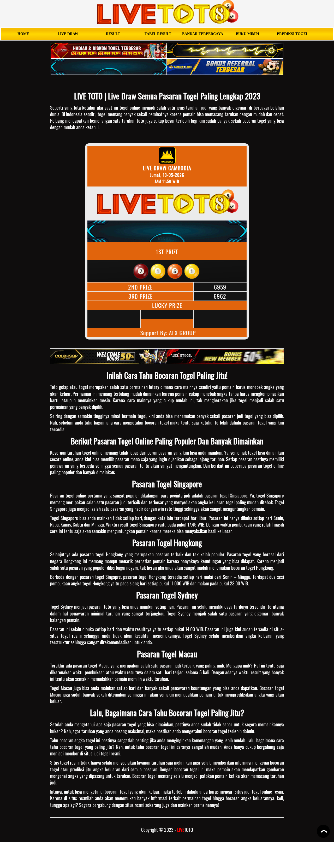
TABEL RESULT (158, 34)
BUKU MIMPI (247, 34)
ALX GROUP (180, 333)
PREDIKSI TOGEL (292, 34)
